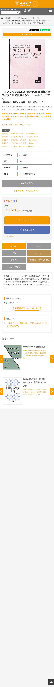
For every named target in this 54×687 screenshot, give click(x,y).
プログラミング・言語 (18, 140)
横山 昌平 (37, 106)
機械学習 (31, 146)
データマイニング (32, 137)
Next (52, 359)
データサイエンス (21, 18)
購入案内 (10, 236)
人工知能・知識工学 (18, 146)
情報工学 (8, 18)
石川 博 (5, 106)
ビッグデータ (34, 18)
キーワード (7, 10)
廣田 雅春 (20, 109)
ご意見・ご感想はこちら (29, 191)
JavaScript (32, 140)
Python (31, 143)
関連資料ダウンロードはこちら (27, 308)
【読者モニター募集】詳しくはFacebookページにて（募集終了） (28, 324)
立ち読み (29, 183)
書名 (14, 10)
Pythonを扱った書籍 (23, 124)
